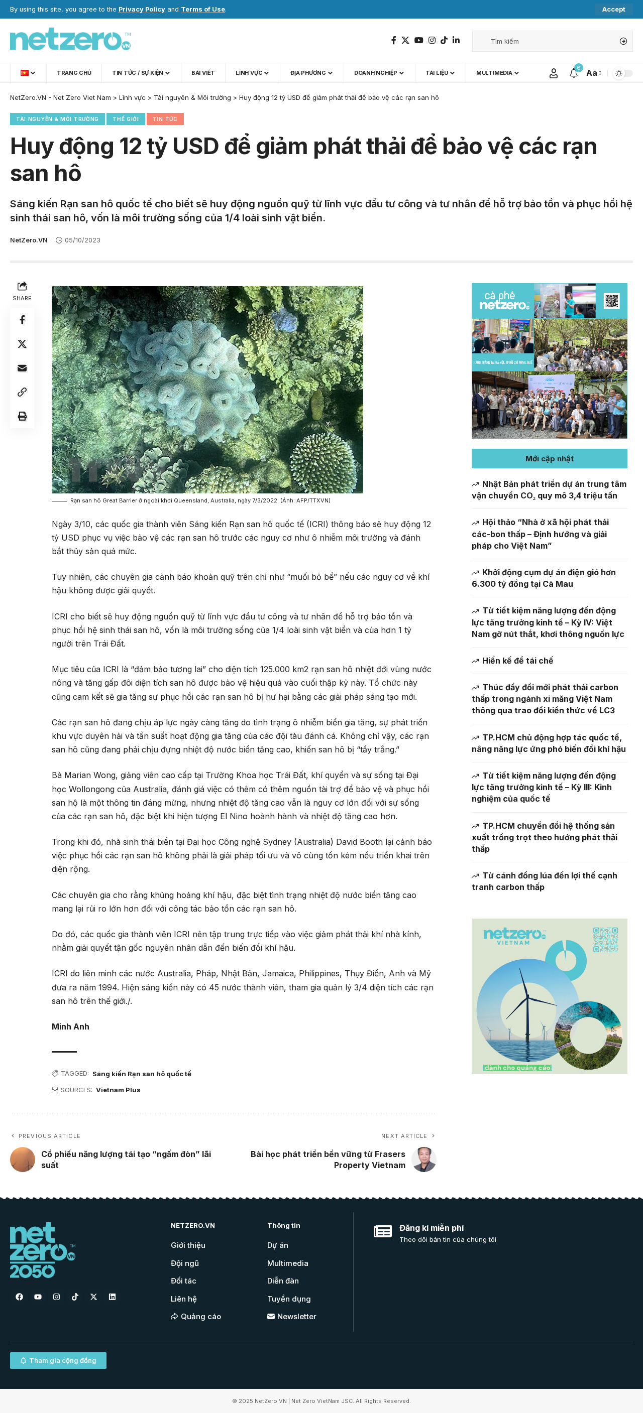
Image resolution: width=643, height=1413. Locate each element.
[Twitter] (405, 40)
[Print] (22, 416)
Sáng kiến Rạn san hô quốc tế (141, 1074)
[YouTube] (419, 40)
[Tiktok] (75, 1297)
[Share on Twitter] (22, 344)
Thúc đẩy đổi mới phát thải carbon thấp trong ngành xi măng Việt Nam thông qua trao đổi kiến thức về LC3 (545, 698)
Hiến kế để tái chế (518, 661)
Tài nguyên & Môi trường (57, 119)
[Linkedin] (112, 1297)
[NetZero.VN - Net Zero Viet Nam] (70, 41)
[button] (549, 458)
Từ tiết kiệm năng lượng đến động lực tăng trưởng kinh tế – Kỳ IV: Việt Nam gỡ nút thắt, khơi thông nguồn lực (548, 621)
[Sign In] (554, 73)
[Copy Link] (22, 392)
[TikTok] (444, 40)
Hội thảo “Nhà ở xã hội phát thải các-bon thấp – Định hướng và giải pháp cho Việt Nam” (540, 533)
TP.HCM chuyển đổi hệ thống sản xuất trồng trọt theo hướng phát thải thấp (544, 837)
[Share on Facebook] (22, 320)
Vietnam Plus (118, 1090)
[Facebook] (394, 40)
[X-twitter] (93, 1297)
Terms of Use (203, 9)
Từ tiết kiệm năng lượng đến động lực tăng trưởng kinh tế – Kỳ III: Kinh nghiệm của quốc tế (544, 787)
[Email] (22, 368)
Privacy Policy (142, 9)
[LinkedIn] (456, 40)
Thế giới (126, 119)
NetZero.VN (29, 240)
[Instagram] (432, 40)
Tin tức (165, 119)
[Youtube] (38, 1297)
